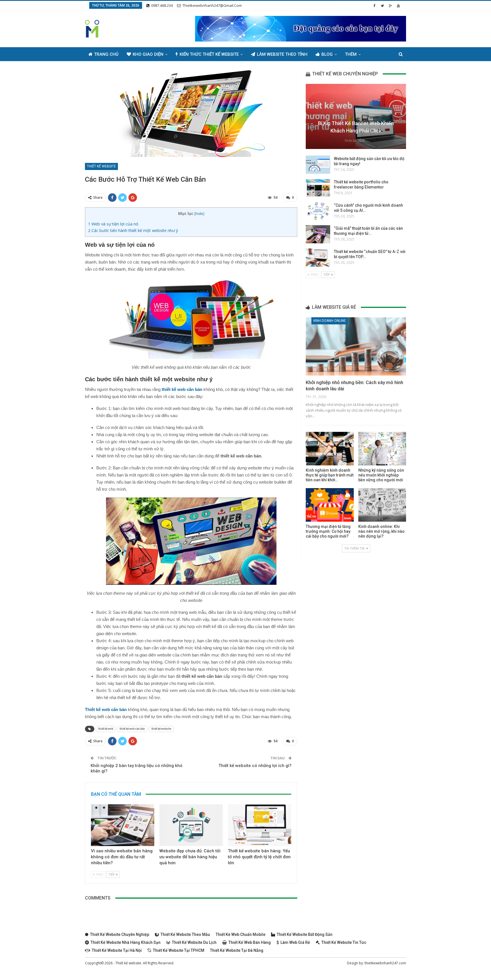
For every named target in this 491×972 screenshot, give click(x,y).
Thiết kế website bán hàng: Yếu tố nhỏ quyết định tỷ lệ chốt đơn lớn (259, 856)
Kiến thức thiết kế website (209, 54)
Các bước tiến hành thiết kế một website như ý (133, 230)
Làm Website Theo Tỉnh (282, 54)
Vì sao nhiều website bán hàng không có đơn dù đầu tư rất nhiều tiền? (122, 856)
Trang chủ (106, 54)
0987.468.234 (162, 5)
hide (199, 213)
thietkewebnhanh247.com (385, 963)
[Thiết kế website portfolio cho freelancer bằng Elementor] (318, 188)
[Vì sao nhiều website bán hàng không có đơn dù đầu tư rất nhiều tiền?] (122, 825)
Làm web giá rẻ (295, 942)
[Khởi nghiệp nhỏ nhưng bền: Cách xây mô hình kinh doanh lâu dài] (356, 346)
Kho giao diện (148, 54)
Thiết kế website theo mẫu (185, 934)
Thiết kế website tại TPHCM (178, 950)
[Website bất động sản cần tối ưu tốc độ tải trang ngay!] (318, 165)
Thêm (351, 54)
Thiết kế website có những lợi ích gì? (255, 765)
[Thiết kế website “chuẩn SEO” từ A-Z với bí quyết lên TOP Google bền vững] (318, 257)
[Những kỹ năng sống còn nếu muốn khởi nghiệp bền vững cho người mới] (382, 448)
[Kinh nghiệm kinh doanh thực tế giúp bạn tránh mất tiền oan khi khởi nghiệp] (329, 448)
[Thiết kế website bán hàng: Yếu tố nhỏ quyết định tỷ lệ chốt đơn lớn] (259, 825)
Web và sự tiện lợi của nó (113, 224)
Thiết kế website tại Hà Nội (117, 950)
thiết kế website (161, 728)
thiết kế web (105, 728)
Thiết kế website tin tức (343, 942)
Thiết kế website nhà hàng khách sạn (126, 942)
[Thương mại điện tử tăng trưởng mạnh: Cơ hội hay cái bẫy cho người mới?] (329, 505)
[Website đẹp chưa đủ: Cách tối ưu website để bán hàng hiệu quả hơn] (191, 825)
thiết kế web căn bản (132, 728)
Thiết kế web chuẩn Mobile (240, 934)
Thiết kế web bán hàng (249, 942)
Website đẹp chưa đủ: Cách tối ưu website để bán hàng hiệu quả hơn (189, 856)
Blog (327, 54)
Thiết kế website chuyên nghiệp (119, 934)
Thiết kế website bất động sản (304, 934)
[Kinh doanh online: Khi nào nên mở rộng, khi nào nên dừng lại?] (382, 505)
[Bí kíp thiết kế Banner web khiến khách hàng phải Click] (356, 116)
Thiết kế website (101, 166)
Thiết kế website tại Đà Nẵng (236, 950)
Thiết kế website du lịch (194, 942)
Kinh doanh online (329, 321)
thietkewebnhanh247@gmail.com (212, 5)
